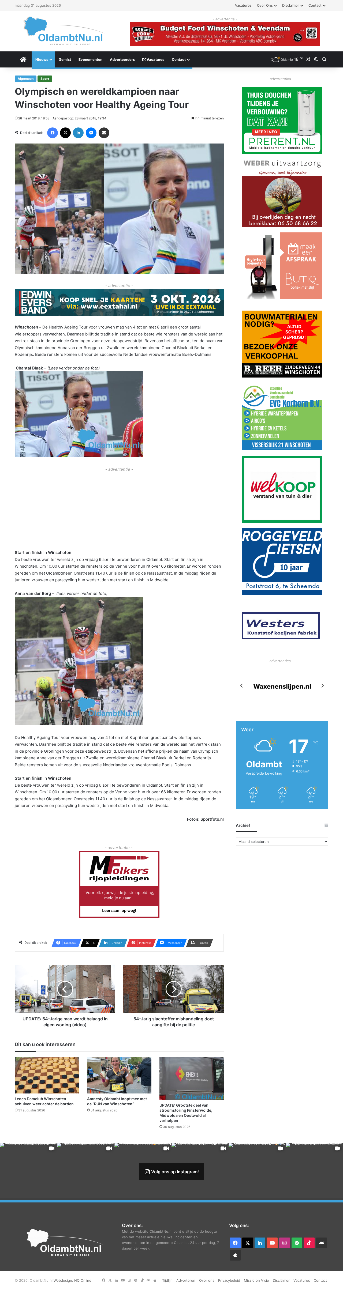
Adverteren (185, 1280)
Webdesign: (64, 1280)
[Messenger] (91, 132)
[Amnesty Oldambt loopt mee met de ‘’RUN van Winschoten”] (119, 1075)
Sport (44, 79)
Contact (315, 5)
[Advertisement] (119, 510)
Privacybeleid (229, 1280)
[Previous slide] (242, 686)
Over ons (265, 5)
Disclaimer (290, 5)
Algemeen (25, 79)
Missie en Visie (256, 1280)
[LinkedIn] (78, 132)
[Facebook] (52, 132)
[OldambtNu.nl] (64, 31)
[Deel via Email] (104, 132)
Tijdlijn (167, 1280)
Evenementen (90, 59)
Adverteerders (122, 59)
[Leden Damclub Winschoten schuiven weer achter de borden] (47, 1075)
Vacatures (243, 5)
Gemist (65, 59)
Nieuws (41, 59)
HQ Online (82, 1280)
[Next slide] (322, 686)
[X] (65, 132)
